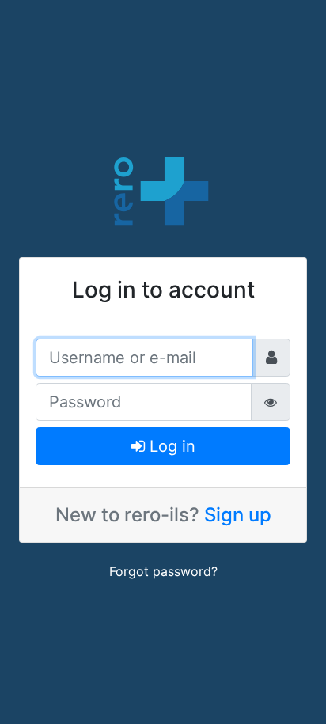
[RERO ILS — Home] (163, 189)
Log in (170, 446)
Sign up (237, 514)
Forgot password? (163, 571)
